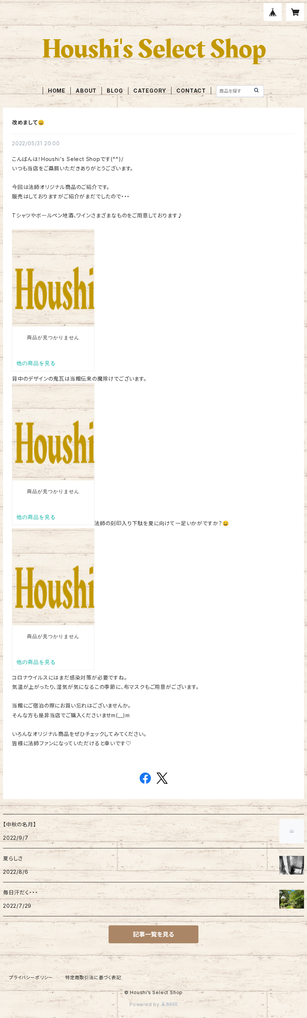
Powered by (145, 1004)
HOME (57, 90)
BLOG (115, 90)
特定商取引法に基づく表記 (93, 977)
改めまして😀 (28, 122)
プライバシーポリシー (31, 977)
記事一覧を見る (153, 934)
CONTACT (191, 90)
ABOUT (86, 90)
